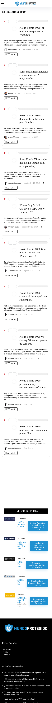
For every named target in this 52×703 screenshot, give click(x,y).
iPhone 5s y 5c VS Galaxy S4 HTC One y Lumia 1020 (32, 209)
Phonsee (21, 576)
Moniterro (21, 558)
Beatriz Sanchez (14, 93)
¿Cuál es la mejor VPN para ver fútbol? (19, 699)
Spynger (21, 594)
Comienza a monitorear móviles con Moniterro (37, 565)
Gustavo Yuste (13, 227)
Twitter (5, 652)
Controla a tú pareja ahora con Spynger (38, 601)
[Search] (47, 3)
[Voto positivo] (15, 21)
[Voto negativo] (10, 21)
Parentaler (21, 518)
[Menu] (3, 3)
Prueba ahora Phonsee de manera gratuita (37, 583)
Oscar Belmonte (14, 49)
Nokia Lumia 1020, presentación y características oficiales (32, 384)
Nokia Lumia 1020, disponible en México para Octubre (31, 119)
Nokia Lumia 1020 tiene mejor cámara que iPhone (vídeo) (33, 252)
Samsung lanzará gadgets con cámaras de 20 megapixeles (33, 75)
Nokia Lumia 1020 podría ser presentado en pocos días (33, 430)
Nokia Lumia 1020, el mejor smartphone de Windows (31, 31)
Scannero (21, 538)
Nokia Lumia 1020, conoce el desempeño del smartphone (33, 296)
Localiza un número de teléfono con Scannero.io (39, 546)
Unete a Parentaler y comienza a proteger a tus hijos (38, 526)
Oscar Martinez (14, 137)
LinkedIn (6, 655)
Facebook (6, 649)
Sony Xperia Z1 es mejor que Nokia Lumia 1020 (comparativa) (33, 163)
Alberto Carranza (14, 183)
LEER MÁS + (10, 54)
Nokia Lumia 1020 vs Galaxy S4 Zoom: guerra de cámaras (33, 340)
